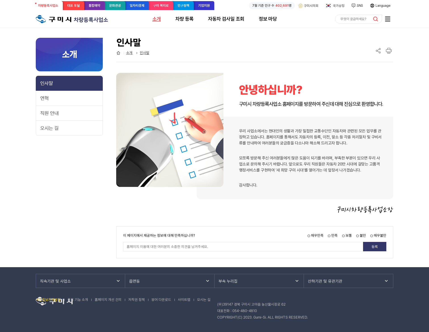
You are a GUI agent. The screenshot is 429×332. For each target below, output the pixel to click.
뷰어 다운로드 (161, 300)
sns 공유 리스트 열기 (378, 50)
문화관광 (115, 6)
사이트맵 (184, 300)
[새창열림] (387, 19)
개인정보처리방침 (48, 300)
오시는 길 (203, 300)
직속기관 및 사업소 (55, 281)
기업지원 (204, 6)
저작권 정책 (136, 300)
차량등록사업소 (49, 6)
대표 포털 (73, 6)
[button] (156, 18)
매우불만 (380, 235)
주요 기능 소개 (77, 300)
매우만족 (317, 235)
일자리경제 (137, 6)
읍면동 (134, 281)
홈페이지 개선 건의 (108, 300)
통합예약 (94, 6)
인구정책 (183, 6)
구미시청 (54, 19)
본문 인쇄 (388, 50)
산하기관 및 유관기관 (325, 281)
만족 (334, 235)
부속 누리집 (228, 281)
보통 (349, 235)
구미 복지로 (161, 6)
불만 (363, 235)
